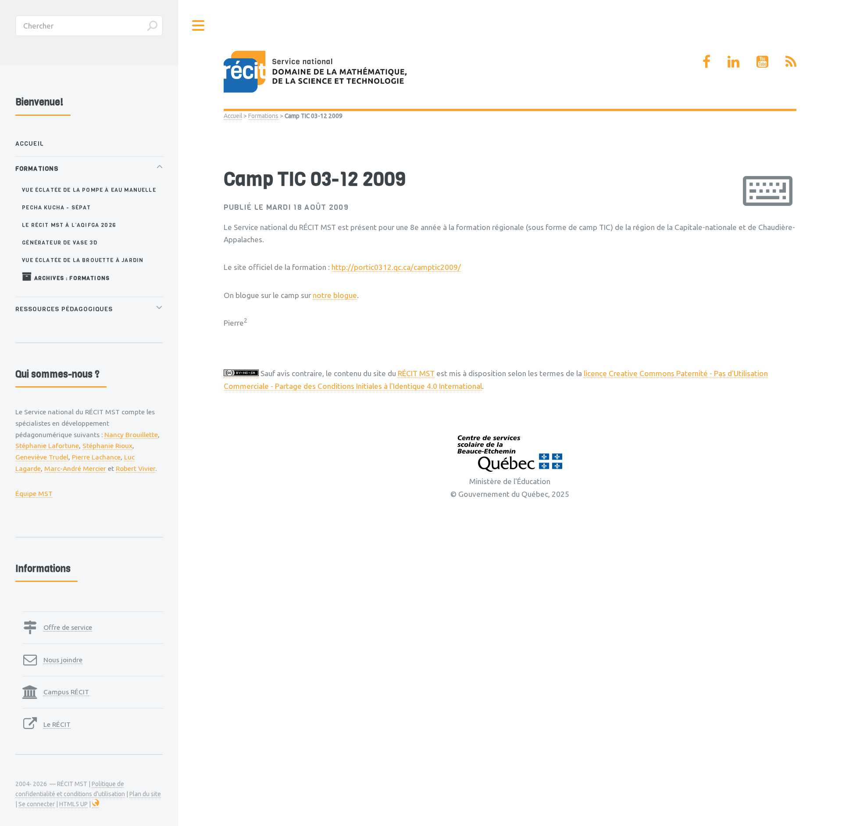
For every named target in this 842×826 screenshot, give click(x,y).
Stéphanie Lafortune (47, 445)
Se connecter (36, 804)
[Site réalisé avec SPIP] (95, 804)
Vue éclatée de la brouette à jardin (82, 260)
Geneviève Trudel (41, 457)
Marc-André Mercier (75, 468)
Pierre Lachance (96, 457)
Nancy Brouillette (131, 434)
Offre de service (67, 627)
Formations (263, 115)
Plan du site (145, 793)
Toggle (198, 25)
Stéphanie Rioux (107, 445)
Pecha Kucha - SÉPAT (56, 207)
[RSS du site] (790, 61)
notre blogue (335, 295)
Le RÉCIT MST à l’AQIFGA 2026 (69, 225)
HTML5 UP (73, 804)
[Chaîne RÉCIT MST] (762, 61)
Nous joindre (62, 660)
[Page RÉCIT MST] (706, 61)
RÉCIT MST (416, 373)
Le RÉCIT (57, 724)
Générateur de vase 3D (59, 242)
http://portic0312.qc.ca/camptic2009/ (396, 267)
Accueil (233, 115)
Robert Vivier (135, 468)
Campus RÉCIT (66, 692)
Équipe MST (34, 493)
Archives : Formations (71, 278)
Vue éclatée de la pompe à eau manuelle (89, 190)
